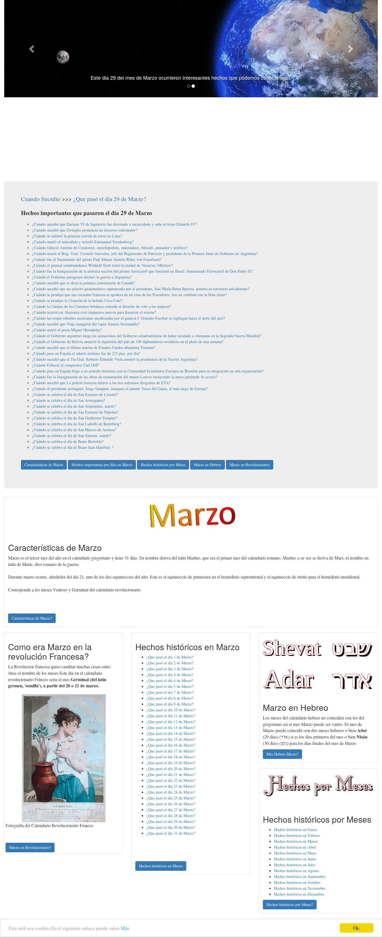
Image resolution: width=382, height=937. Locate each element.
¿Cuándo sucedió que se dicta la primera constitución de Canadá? (83, 282)
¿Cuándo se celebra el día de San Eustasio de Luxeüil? (75, 394)
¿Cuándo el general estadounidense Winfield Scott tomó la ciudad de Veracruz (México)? (102, 265)
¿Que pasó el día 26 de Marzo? (171, 803)
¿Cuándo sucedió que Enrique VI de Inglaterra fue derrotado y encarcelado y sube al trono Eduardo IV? (114, 224)
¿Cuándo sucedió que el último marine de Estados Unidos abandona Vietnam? (93, 347)
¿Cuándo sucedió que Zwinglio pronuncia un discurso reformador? (84, 230)
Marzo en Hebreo (207, 464)
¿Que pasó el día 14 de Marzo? (171, 733)
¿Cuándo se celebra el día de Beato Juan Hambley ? (72, 447)
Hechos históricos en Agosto (296, 870)
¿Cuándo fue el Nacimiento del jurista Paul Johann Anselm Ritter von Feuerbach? (96, 259)
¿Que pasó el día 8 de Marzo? (170, 698)
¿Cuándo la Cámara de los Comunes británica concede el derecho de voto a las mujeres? (101, 306)
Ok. (356, 928)
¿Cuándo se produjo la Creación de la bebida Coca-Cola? (77, 300)
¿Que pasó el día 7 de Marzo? (170, 692)
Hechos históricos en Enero (295, 829)
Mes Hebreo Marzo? (282, 754)
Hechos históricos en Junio (295, 859)
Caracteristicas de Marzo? (32, 618)
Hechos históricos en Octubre (297, 882)
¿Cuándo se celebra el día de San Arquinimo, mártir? (74, 406)
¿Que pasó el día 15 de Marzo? (171, 739)
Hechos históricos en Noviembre (299, 888)
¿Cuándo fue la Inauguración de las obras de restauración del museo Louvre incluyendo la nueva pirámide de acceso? (124, 376)
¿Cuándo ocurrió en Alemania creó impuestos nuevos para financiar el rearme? (94, 312)
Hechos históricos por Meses (163, 464)
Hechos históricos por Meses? (290, 904)
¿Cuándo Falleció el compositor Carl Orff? (65, 365)
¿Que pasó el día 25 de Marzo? (171, 798)
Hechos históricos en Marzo (161, 865)
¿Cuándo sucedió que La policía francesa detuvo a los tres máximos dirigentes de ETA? (101, 382)
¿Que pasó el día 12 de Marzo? (171, 721)
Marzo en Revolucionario (250, 464)
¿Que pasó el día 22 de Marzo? (171, 780)
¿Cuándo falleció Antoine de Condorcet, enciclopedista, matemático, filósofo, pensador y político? (109, 247)
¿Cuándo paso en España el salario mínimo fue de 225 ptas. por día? (86, 353)
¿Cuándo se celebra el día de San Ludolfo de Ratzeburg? (76, 423)
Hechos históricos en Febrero (297, 835)
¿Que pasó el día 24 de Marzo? (171, 792)
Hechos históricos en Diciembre (299, 894)
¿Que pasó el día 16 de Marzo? (171, 745)
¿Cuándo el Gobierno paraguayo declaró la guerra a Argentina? (82, 277)
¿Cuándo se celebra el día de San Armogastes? (68, 400)
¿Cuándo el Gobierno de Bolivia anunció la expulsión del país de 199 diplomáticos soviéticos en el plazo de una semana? (127, 341)
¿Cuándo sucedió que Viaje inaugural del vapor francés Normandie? (86, 324)
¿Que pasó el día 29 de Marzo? (109, 199)
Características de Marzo (44, 464)
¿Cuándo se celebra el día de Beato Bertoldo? (67, 441)
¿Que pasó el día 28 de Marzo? (171, 815)
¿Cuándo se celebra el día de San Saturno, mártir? (71, 435)
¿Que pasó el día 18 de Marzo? (171, 756)
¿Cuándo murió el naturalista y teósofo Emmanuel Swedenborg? (83, 241)
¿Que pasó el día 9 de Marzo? (170, 704)
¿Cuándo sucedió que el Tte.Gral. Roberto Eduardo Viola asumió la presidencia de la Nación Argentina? (114, 359)
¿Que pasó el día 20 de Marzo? (171, 768)
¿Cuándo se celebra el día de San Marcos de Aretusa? (74, 429)
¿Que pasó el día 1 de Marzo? (170, 657)
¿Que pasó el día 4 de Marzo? (170, 674)
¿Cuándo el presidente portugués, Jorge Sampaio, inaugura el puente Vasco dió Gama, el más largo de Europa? (119, 388)
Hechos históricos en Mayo (295, 853)
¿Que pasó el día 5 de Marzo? (170, 686)
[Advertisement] (191, 139)
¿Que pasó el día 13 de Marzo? (171, 727)
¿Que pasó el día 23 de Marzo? (171, 786)
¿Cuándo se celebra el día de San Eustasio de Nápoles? (75, 412)
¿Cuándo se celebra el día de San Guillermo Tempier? (74, 418)
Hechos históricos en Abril (295, 847)
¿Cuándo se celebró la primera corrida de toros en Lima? (77, 236)
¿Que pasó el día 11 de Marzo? (171, 715)
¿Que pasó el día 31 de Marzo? (171, 833)
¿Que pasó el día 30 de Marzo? (171, 827)
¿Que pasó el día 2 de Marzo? (170, 662)
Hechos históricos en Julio (294, 864)
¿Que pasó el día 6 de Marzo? (170, 680)
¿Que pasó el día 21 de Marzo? (171, 774)
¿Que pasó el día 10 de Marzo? (171, 709)
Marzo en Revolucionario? (30, 847)
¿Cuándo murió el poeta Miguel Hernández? (67, 329)
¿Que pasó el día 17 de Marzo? (171, 751)
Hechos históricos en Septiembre (300, 876)
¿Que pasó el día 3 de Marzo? (170, 668)
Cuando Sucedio (40, 199)
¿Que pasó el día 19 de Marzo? (171, 762)
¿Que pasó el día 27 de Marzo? (171, 809)
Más (125, 928)
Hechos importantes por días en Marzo (102, 464)
